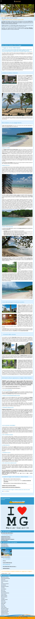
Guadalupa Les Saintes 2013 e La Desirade (7, 539)
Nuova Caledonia (3, 591)
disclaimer (26, 617)
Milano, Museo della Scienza (5, 592)
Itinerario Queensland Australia (5, 578)
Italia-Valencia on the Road (4, 586)
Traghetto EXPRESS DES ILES (7, 562)
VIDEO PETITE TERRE (4, 545)
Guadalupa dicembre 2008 (4, 611)
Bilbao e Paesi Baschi (4, 596)
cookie (24, 617)
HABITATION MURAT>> (6, 568)
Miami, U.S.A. (3, 590)
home (17, 617)
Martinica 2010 (3, 600)
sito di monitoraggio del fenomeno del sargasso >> (13, 388)
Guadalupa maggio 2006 (4, 609)
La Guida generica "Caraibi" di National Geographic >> (12, 478)
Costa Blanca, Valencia (4, 599)
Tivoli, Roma (3, 587)
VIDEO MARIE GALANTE (4, 546)
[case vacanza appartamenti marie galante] (6, 555)
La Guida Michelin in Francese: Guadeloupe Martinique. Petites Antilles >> (15, 483)
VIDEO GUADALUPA (4, 543)
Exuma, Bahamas (3, 588)
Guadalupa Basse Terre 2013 (5, 536)
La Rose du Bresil (29, 75)
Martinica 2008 (3, 603)
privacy (22, 617)
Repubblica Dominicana (4, 612)
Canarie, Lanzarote (3, 607)
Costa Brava (3, 598)
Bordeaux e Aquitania (4, 595)
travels (19, 617)
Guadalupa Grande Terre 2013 (5, 537)
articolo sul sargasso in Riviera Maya (11, 386)
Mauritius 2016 (3, 579)
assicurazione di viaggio (7, 459)
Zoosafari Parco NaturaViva (5, 613)
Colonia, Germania (3, 594)
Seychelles (2, 604)
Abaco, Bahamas (3, 584)
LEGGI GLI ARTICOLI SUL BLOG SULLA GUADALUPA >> (11, 487)
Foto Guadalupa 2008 (4, 540)
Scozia (2, 582)
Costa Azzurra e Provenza (5, 583)
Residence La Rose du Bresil (6, 409)
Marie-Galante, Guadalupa (4, 608)
